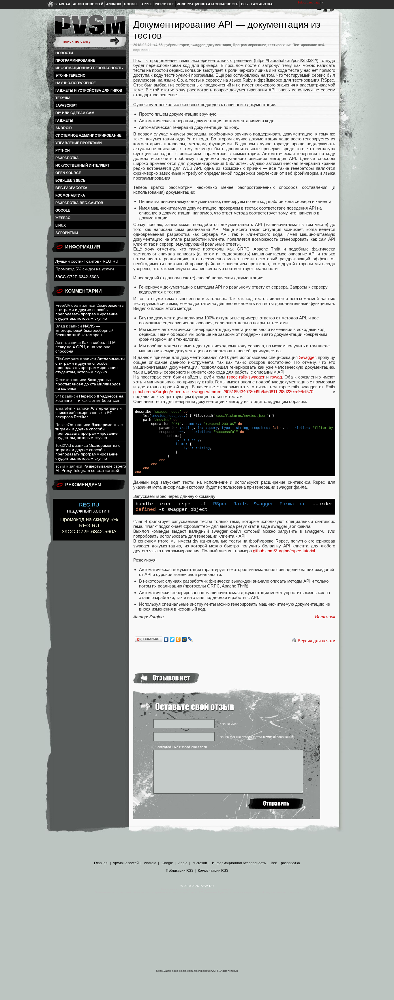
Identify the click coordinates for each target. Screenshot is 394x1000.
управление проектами (78, 143)
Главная (62, 4)
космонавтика (70, 195)
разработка (67, 158)
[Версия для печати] (294, 640)
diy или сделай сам (74, 113)
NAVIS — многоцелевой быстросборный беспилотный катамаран (84, 330)
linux (60, 225)
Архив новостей (88, 4)
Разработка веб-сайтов (79, 203)
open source (68, 173)
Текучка (63, 98)
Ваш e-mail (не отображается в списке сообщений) (257, 737)
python (62, 150)
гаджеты (64, 120)
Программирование (75, 61)
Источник (325, 616)
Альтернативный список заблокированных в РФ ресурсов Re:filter (88, 412)
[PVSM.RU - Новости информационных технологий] (90, 27)
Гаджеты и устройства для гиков (88, 90)
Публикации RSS (180, 871)
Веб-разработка (71, 188)
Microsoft (164, 4)
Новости (64, 53)
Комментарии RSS (213, 871)
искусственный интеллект (82, 165)
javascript (66, 105)
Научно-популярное (75, 83)
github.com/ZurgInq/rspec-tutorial (284, 550)
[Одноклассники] (178, 639)
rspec (184, 45)
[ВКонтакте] (166, 639)
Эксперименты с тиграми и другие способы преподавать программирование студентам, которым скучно (89, 312)
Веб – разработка (257, 4)
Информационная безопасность (207, 4)
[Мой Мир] (184, 639)
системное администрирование (88, 135)
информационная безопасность (89, 68)
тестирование (280, 45)
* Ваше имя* (229, 724)
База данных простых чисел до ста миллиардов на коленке (88, 384)
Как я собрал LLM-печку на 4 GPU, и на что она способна (86, 346)
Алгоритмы (66, 233)
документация (219, 45)
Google (131, 4)
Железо (62, 218)
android (63, 128)
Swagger (307, 357)
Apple (146, 4)
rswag (276, 376)
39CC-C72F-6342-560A (77, 277)
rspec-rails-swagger (245, 376)
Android (113, 4)
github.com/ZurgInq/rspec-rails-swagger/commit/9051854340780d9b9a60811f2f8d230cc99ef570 (223, 391)
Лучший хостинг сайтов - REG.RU (86, 261)
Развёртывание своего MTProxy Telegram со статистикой (90, 468)
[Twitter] (172, 639)
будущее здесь (70, 180)
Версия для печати (316, 640)
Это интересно (70, 76)
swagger (198, 45)
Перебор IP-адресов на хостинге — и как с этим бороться (89, 398)
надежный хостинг (89, 508)
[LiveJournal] (190, 639)
